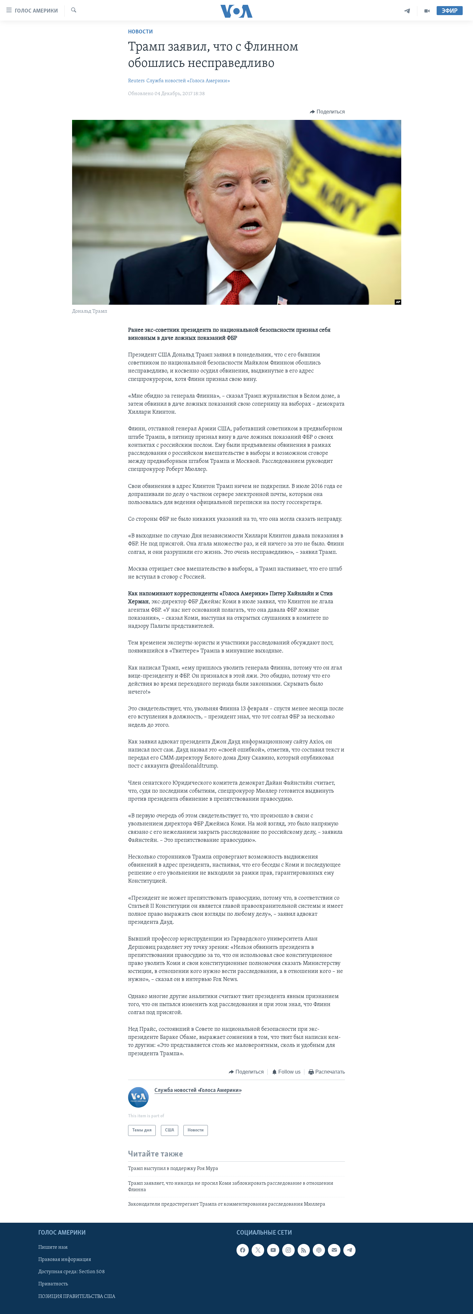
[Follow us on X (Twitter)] (258, 1250)
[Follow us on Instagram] (288, 1250)
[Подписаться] (334, 1250)
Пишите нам (53, 1247)
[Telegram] (407, 11)
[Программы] (427, 11)
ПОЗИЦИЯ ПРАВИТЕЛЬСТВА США (76, 1296)
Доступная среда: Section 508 (71, 1271)
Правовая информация (64, 1259)
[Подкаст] (319, 1250)
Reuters (136, 81)
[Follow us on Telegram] (349, 1250)
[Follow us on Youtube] (273, 1250)
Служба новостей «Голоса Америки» (188, 81)
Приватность (53, 1284)
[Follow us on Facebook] (242, 1250)
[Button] (327, 112)
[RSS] (304, 1250)
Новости (140, 32)
